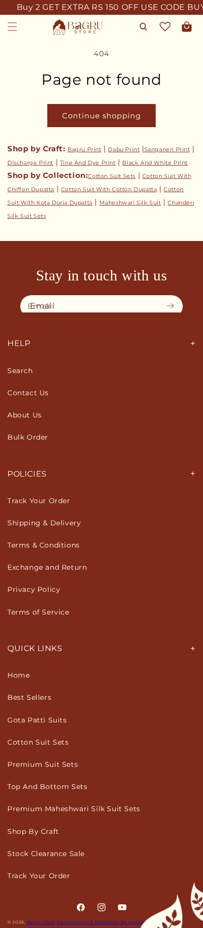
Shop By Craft (33, 831)
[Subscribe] (172, 305)
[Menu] (12, 27)
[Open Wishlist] (165, 27)
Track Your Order (38, 500)
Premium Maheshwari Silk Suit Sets (73, 808)
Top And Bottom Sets (47, 786)
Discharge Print (30, 162)
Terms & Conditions (43, 545)
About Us (24, 415)
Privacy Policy (33, 589)
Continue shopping (101, 115)
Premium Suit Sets (42, 764)
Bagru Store (41, 922)
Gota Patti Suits (37, 720)
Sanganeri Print (167, 149)
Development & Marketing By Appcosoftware (110, 922)
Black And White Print (155, 162)
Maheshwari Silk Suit (130, 202)
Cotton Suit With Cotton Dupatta (109, 189)
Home (18, 675)
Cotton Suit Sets (111, 175)
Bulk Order (27, 437)
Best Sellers (29, 697)
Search (20, 370)
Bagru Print (85, 149)
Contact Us (28, 392)
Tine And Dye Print (88, 162)
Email (42, 305)
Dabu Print (123, 149)
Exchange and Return (47, 567)
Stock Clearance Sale (46, 853)
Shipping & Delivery (44, 522)
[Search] (143, 27)
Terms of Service (38, 612)
